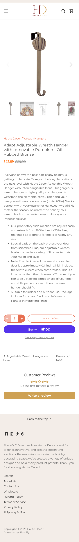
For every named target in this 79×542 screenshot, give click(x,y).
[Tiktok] (17, 434)
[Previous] (8, 64)
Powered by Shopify (16, 532)
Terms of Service (15, 502)
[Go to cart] (71, 11)
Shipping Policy (14, 512)
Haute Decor (12, 138)
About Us (10, 481)
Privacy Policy (13, 507)
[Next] (70, 64)
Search (8, 475)
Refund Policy (13, 496)
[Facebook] (6, 434)
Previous (62, 356)
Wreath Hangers (34, 138)
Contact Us (11, 486)
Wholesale (11, 491)
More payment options (39, 337)
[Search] (63, 11)
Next (59, 360)
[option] (39, 64)
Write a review (39, 395)
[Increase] (21, 318)
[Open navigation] (6, 11)
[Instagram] (11, 434)
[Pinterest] (22, 434)
